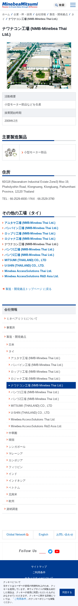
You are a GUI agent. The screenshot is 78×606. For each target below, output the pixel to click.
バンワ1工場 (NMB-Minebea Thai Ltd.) (29, 249)
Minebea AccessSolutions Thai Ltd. (28, 271)
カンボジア (16, 460)
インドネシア (17, 480)
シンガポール (17, 446)
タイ (11, 351)
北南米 (13, 494)
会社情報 (41, 14)
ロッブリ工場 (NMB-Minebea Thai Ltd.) (30, 233)
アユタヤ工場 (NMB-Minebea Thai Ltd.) (30, 222)
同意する (67, 592)
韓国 (11, 439)
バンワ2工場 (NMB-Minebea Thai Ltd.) (29, 255)
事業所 (10, 327)
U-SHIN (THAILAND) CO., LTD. (24, 265)
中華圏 (13, 433)
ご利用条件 (39, 572)
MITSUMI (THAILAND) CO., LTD (25, 260)
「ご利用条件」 (20, 598)
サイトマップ (39, 566)
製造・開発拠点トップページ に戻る (29, 289)
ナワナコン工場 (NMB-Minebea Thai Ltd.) (37, 385)
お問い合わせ (64, 534)
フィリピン (16, 467)
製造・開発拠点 (59, 14)
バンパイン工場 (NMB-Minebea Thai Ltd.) (31, 228)
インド (13, 473)
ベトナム (14, 487)
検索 (61, 5)
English (43, 534)
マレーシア (16, 453)
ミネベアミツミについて (21, 318)
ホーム (6, 14)
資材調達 (12, 509)
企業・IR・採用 (23, 14)
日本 (11, 344)
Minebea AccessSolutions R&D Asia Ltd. (32, 276)
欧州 (11, 501)
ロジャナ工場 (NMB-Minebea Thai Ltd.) (30, 238)
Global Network (16, 534)
